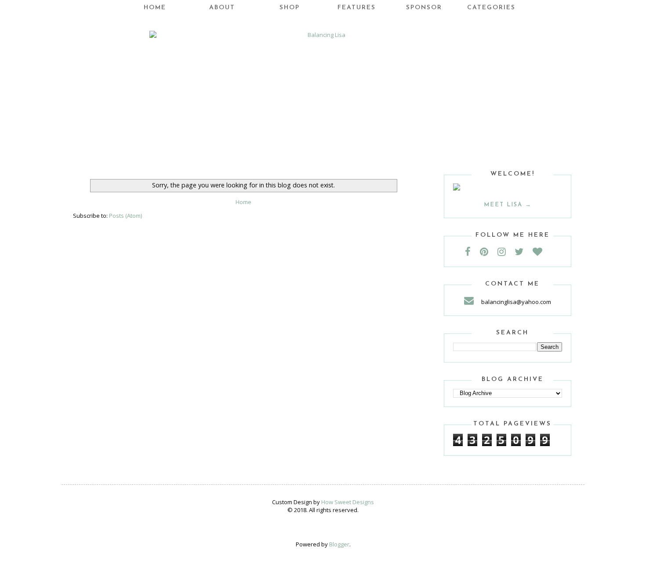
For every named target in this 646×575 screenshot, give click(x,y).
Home (155, 7)
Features (357, 7)
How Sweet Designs (347, 502)
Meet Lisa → (508, 205)
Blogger (339, 544)
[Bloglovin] (541, 251)
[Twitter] (523, 251)
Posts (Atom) (125, 216)
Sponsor (424, 7)
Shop (289, 7)
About (222, 7)
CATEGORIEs (491, 7)
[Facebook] (472, 251)
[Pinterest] (488, 251)
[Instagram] (505, 251)
